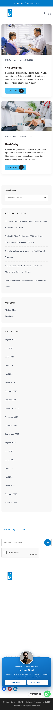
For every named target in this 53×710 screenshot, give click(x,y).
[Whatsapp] (47, 694)
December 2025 (11, 408)
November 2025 (11, 417)
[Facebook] (4, 688)
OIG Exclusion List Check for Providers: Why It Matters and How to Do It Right (23, 269)
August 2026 (10, 340)
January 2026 (10, 400)
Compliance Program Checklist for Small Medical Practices (25, 254)
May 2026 (9, 365)
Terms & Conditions (9, 641)
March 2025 (10, 485)
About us (5, 616)
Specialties (9, 316)
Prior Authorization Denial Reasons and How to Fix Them (25, 283)
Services (4, 620)
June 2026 (9, 357)
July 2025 (9, 451)
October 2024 (11, 503)
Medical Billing (10, 310)
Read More (13, 91)
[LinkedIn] (15, 688)
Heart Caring (11, 144)
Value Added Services (36, 628)
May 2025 (9, 468)
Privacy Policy (7, 637)
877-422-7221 (18, 3)
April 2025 (9, 477)
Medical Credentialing (36, 620)
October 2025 (11, 425)
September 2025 (12, 434)
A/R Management (35, 633)
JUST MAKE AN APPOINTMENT (22, 533)
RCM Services (33, 624)
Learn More (15, 682)
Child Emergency (13, 67)
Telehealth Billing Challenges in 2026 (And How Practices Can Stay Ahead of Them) (24, 239)
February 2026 (11, 391)
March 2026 (10, 382)
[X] (10, 688)
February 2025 (11, 494)
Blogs (3, 628)
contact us (6, 633)
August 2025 (10, 443)
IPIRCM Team (10, 60)
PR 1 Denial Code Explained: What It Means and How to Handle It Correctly (26, 224)
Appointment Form (9, 624)
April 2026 (9, 374)
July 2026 (9, 348)
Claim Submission (35, 637)
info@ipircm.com (33, 3)
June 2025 (9, 460)
